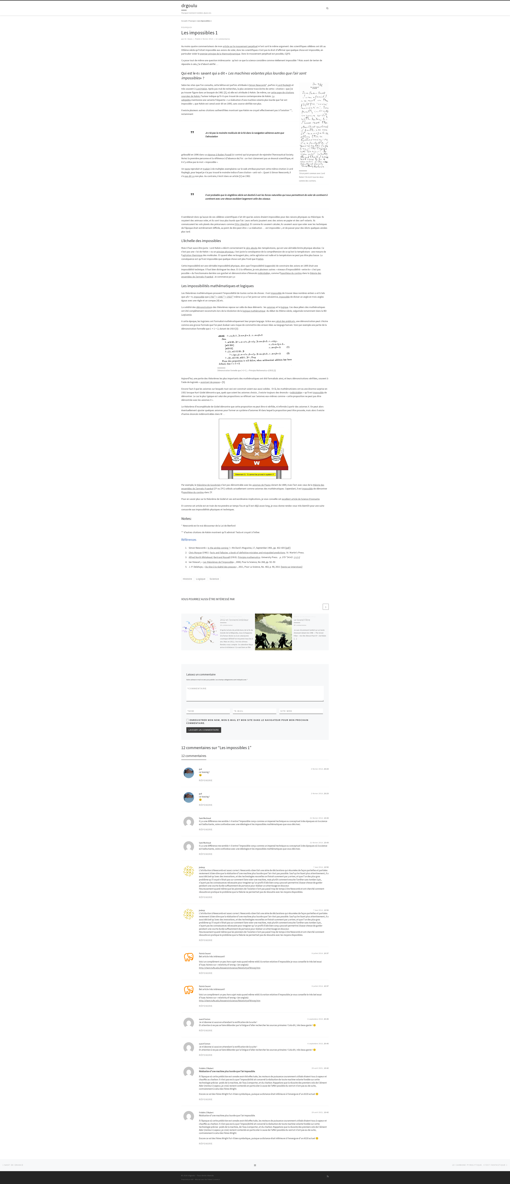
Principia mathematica (249, 557)
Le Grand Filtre (302, 619)
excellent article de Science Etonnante (301, 498)
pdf (288, 547)
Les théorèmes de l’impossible (218, 562)
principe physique (224, 251)
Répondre (205, 780)
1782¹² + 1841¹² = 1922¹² (221, 296)
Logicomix (186, 314)
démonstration (203, 307)
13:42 (326, 1068)
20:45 (326, 1019)
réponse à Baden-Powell (219, 154)
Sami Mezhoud (205, 818)
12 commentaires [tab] (193, 755)
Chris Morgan (195, 552)
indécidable (263, 273)
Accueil (184, 21)
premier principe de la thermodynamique (220, 53)
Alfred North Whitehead (200, 557)
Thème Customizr (213, 1179)
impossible (276, 293)
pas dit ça (189, 176)
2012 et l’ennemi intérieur (234, 619)
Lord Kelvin (201, 88)
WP (192, 1179)
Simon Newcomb (257, 85)
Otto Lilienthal (242, 224)
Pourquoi (192, 21)
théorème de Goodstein (209, 484)
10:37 (326, 953)
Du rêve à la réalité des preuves (220, 566)
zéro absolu (251, 247)
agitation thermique (192, 255)
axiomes (271, 307)
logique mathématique (254, 310)
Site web (286, 711)
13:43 (326, 818)
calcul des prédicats (285, 321)
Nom (190, 711)
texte (187, 168)
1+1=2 (297, 557)
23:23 (326, 769)
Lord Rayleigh (284, 85)
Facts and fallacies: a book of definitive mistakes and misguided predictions (247, 552)
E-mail (238, 711)
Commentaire (197, 688)
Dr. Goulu (189, 39)
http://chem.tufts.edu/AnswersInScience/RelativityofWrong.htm (229, 967)
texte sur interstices (291, 566)
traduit (206, 168)
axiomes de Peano (261, 484)
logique (284, 307)
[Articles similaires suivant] (326, 607)
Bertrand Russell (221, 557)
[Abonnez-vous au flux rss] (328, 1176)
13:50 (326, 867)
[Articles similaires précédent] (319, 607)
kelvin (260, 258)
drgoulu (191, 1175)
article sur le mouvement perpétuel (240, 46)
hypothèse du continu (291, 273)
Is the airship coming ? (219, 547)
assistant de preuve (210, 382)
